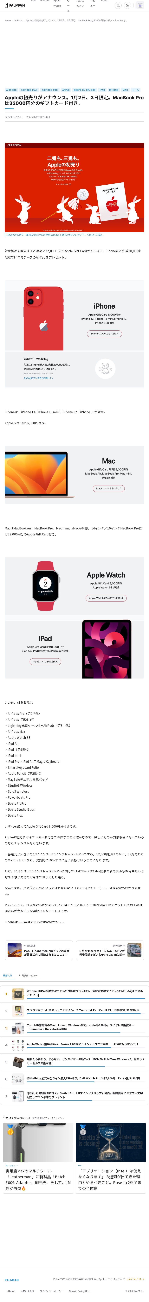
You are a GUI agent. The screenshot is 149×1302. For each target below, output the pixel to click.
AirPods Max (29, 90)
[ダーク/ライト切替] (127, 5)
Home (8, 20)
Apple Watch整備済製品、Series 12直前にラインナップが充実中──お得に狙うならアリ (82, 1044)
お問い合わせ (27, 1291)
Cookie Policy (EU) (79, 1291)
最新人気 (7, 975)
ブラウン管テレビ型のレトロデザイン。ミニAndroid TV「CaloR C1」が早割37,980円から (83, 1010)
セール (135, 90)
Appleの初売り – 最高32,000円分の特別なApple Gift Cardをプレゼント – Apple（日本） (55, 235)
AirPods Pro (50, 90)
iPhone (113, 90)
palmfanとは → (135, 1279)
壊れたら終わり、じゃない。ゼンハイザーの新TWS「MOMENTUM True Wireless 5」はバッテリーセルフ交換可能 (86, 1061)
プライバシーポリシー (51, 1291)
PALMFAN (12, 1280)
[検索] (118, 5)
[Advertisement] (74, 55)
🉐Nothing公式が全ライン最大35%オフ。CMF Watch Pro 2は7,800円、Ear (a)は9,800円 (83, 1078)
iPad (102, 90)
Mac (125, 90)
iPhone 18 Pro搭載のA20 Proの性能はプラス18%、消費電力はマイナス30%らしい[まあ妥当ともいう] (85, 993)
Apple (66, 90)
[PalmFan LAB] (140, 5)
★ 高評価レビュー (28, 975)
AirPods (18, 20)
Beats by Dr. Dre (84, 90)
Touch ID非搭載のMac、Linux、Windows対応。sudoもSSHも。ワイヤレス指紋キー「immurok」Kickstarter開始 (80, 1027)
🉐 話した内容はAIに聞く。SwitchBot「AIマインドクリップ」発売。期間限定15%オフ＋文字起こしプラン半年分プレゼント (85, 1095)
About (11, 1291)
